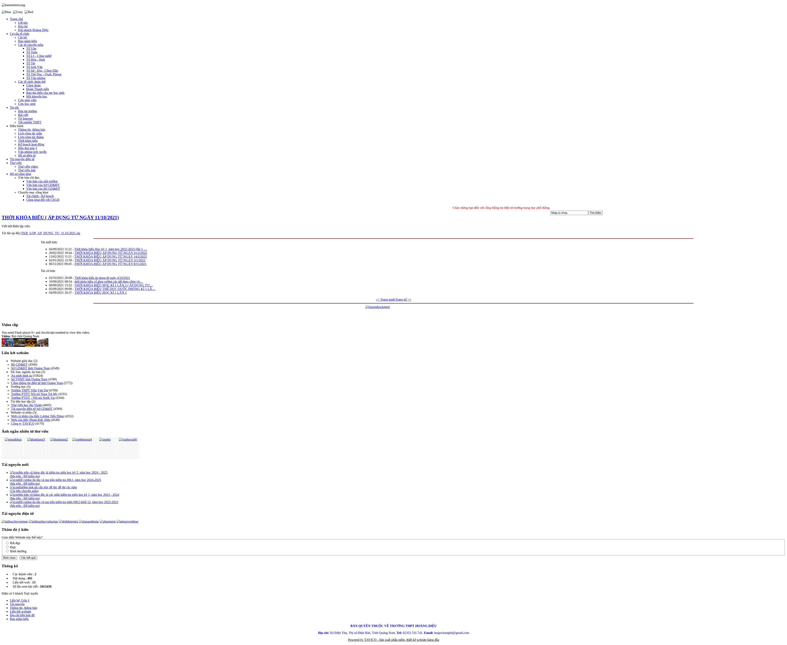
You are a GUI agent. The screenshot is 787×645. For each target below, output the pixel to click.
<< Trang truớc (385, 299)
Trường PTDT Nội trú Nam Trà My (34, 394)
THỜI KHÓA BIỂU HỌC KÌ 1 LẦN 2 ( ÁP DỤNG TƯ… (114, 285)
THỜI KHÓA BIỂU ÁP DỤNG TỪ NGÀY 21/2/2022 (111, 253)
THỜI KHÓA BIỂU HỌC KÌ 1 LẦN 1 (101, 292)
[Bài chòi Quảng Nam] (31, 345)
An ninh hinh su (21, 375)
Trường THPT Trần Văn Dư (29, 390)
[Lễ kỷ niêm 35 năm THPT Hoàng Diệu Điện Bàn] (7, 345)
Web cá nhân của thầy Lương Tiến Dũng (37, 416)
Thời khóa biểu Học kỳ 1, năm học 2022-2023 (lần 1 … (110, 249)
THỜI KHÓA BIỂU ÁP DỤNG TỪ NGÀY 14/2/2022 (110, 256)
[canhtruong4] (82, 439)
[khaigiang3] (36, 439)
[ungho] (105, 439)
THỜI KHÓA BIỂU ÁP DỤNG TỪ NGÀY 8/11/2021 (110, 264)
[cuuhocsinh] (128, 439)
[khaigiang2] (59, 439)
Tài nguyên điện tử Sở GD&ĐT (32, 409)
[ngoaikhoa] (13, 439)
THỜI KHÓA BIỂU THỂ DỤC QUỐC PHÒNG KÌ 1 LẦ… (115, 289)
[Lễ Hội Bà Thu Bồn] (42, 345)
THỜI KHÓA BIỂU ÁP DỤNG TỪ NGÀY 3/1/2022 (110, 260)
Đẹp (13, 547)
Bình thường (18, 551)
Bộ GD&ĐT (19, 364)
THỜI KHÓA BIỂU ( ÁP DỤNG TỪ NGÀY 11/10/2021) (60, 217)
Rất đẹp (15, 543)
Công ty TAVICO (22, 423)
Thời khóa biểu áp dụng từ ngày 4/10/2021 (102, 278)
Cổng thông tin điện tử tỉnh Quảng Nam (37, 383)
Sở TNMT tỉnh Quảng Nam (29, 379)
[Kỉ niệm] (19, 345)
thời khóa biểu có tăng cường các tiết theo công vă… (109, 281)
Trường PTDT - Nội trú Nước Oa (33, 397)
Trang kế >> (403, 299)
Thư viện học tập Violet (26, 405)
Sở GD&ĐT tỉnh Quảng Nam (30, 368)
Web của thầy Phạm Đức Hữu (30, 420)
